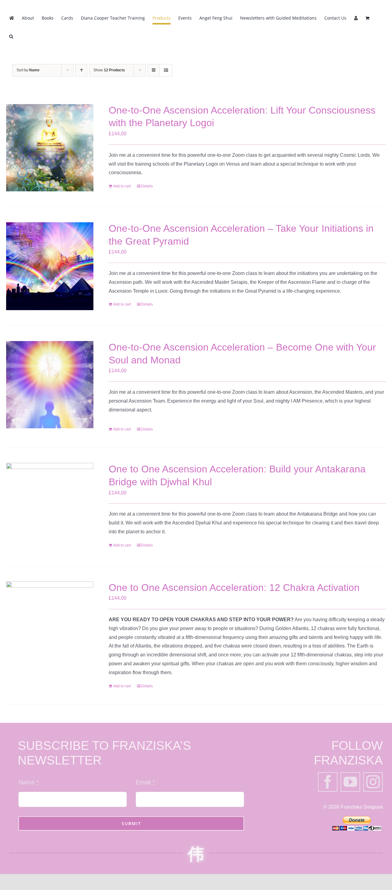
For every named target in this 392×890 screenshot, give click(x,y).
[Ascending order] (81, 70)
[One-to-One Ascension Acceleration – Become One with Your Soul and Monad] (49, 384)
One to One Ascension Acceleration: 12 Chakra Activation (234, 587)
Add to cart (122, 186)
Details (147, 186)
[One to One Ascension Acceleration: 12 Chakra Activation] (49, 617)
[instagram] (373, 782)
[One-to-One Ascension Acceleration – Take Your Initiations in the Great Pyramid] (49, 266)
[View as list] (166, 70)
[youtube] (350, 782)
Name (28, 782)
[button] (11, 36)
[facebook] (327, 782)
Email (145, 782)
